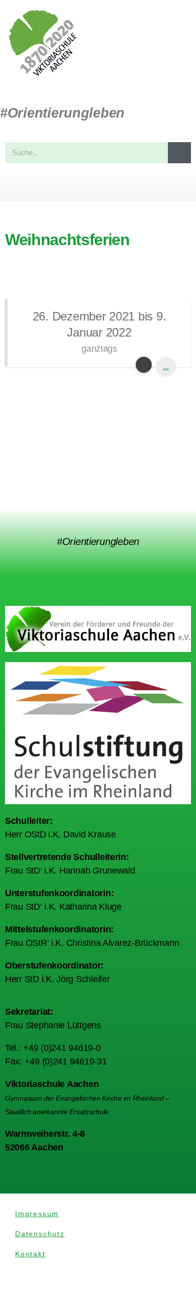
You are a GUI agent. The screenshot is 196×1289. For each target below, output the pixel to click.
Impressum (37, 1214)
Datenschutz (40, 1234)
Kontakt (30, 1254)
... (165, 366)
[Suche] (179, 152)
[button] (98, 185)
